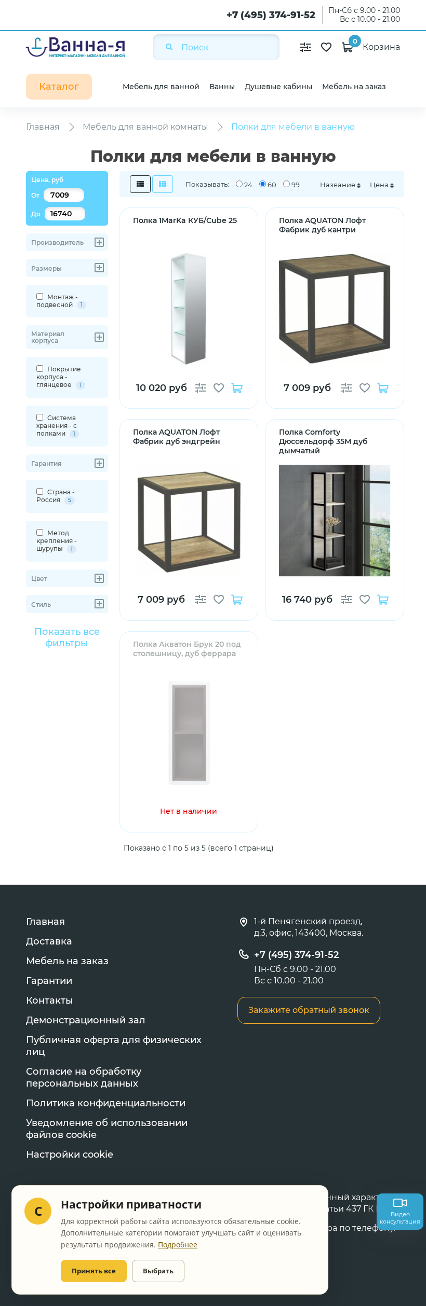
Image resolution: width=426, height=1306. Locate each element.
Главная (45, 921)
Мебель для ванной (161, 86)
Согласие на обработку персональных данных (83, 1077)
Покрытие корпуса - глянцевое (59, 376)
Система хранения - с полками (56, 425)
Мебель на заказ (354, 86)
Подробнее (177, 1244)
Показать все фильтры (67, 637)
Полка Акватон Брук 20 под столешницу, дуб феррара (187, 649)
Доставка (49, 941)
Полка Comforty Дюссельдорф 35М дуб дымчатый (323, 441)
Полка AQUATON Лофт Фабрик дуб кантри (322, 225)
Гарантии (49, 981)
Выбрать (158, 1270)
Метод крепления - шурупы (56, 540)
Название (338, 184)
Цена (380, 184)
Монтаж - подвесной (59, 301)
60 (272, 184)
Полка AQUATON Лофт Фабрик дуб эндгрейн (176, 436)
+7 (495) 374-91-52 (271, 15)
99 (295, 184)
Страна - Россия (55, 496)
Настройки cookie (69, 1154)
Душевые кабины (278, 86)
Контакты (49, 1000)
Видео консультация (400, 1218)
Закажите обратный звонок (308, 1010)
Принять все (94, 1270)
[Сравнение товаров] (305, 47)
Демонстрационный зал (85, 1020)
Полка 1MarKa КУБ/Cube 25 (185, 220)
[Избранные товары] (326, 47)
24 (248, 184)
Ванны (222, 86)
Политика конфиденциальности (105, 1103)
